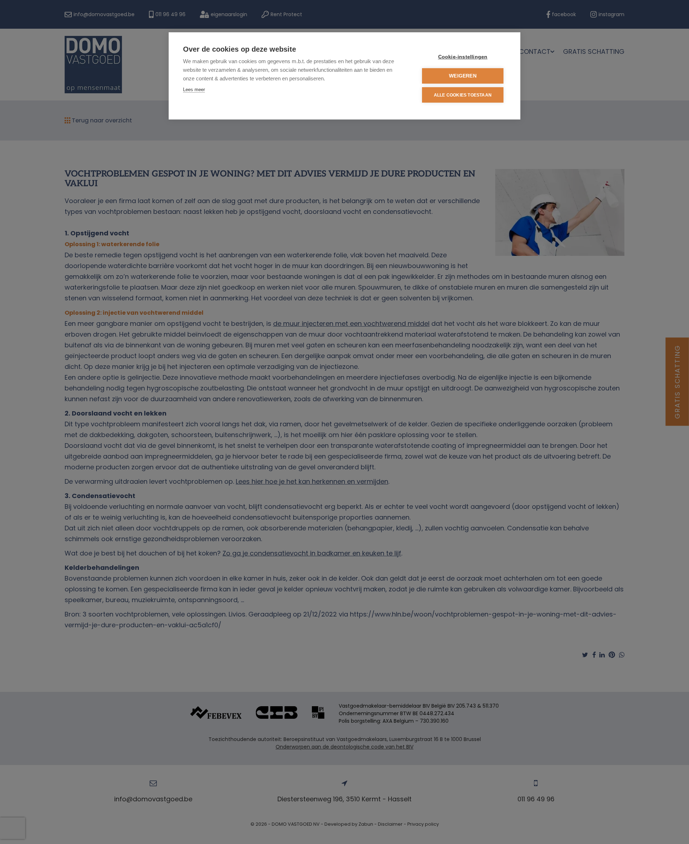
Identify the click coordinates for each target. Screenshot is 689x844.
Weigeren (463, 76)
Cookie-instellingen (463, 57)
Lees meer (194, 89)
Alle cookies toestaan (463, 95)
